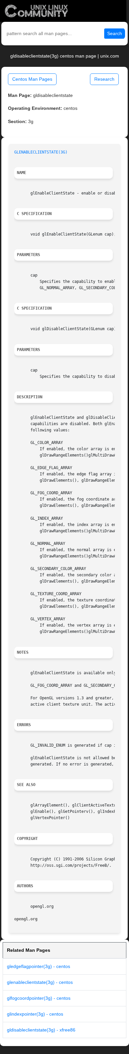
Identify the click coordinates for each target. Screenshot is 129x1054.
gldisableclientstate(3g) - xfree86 (41, 1029)
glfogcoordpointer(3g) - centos (38, 998)
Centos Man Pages (32, 79)
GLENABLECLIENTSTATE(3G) (40, 152)
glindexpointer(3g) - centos (35, 1014)
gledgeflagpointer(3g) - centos (38, 966)
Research (104, 79)
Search (114, 33)
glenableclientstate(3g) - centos (40, 982)
